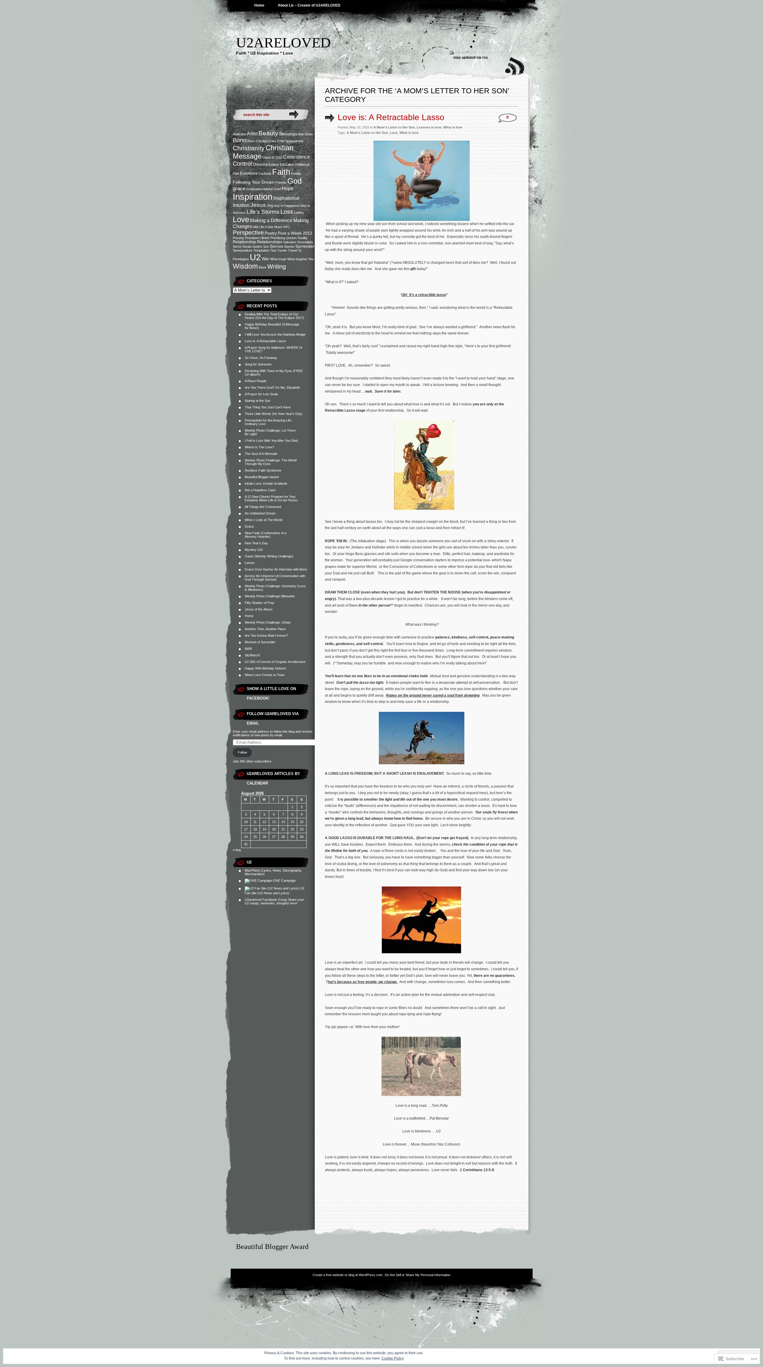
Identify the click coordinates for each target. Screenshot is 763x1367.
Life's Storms (263, 212)
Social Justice (252, 246)
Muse (278, 227)
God (294, 181)
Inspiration (252, 197)
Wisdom (245, 266)
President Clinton (257, 238)
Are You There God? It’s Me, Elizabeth (272, 387)
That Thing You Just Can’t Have (268, 407)
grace (239, 188)
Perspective (248, 232)
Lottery (299, 212)
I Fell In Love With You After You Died (271, 440)
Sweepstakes (242, 250)
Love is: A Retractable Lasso (265, 341)
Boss (251, 141)
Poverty (238, 238)
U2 (255, 257)
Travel (292, 250)
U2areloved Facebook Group (266, 899)
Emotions (249, 173)
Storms (289, 246)
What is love (452, 127)
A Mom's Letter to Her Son (394, 127)
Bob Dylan (305, 134)
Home (259, 5)
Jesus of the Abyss (259, 609)
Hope (287, 188)
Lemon (250, 563)
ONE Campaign (284, 880)
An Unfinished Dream (260, 513)
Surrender (304, 246)
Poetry (271, 233)
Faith (281, 171)
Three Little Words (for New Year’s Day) (274, 414)
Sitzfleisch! (252, 655)
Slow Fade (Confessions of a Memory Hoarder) (265, 534)
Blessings (288, 134)
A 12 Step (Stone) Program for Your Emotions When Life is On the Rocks (271, 498)
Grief (277, 189)
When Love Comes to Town (265, 675)
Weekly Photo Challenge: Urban (268, 622)
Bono (239, 140)
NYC (286, 227)
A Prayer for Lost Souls (261, 394)
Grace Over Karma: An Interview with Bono (276, 569)
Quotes (291, 238)
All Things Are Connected (263, 507)
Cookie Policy (393, 1358)
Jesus (258, 205)
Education (287, 164)
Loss (286, 211)
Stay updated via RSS (470, 57)
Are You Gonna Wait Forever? (266, 635)
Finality (296, 173)
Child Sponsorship (290, 141)
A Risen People (255, 381)
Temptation (261, 250)
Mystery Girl (254, 549)
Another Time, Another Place (265, 629)
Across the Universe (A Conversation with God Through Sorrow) (275, 577)
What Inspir (278, 259)
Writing (276, 266)
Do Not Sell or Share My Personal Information (417, 1275)
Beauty (268, 133)
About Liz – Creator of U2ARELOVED (309, 5)
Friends (280, 182)
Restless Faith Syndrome (263, 470)
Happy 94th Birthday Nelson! (265, 668)
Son (266, 246)
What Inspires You (300, 259)
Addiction (239, 134)
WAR (248, 648)
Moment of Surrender (260, 642)
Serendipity (305, 242)
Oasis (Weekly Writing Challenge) (269, 556)
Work (262, 267)
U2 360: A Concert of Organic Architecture (275, 662)
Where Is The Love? (259, 447)
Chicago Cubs (266, 141)
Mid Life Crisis (263, 227)
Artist (252, 133)
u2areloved (283, 42)
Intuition (241, 205)
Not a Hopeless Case (260, 490)
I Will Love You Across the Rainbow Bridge (275, 334)
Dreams (260, 164)
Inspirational (286, 198)
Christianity (249, 148)
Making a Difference (271, 220)
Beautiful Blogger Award (262, 477)
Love (241, 219)
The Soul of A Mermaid (261, 453)
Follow (242, 752)
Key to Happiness (287, 205)
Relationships (269, 242)
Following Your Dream (254, 182)
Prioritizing (277, 238)
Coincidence (296, 156)
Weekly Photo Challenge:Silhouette (270, 596)
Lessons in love (429, 127)
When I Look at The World (263, 520)
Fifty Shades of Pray (259, 603)
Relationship (244, 242)
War (265, 259)
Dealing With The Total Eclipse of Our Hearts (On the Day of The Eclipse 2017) (274, 316)
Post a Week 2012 (295, 233)
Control (242, 163)
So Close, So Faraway (261, 357)
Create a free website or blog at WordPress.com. (348, 1275)
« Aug (237, 850)
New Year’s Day (256, 543)
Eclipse (274, 164)
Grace (249, 526)
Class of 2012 (272, 157)
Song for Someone (258, 364)
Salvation (289, 242)
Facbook (264, 173)
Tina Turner (278, 250)
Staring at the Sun (257, 400)
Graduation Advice (259, 189)
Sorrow (276, 246)
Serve (237, 246)
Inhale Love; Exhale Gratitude (266, 483)
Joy (270, 205)
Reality (303, 238)
